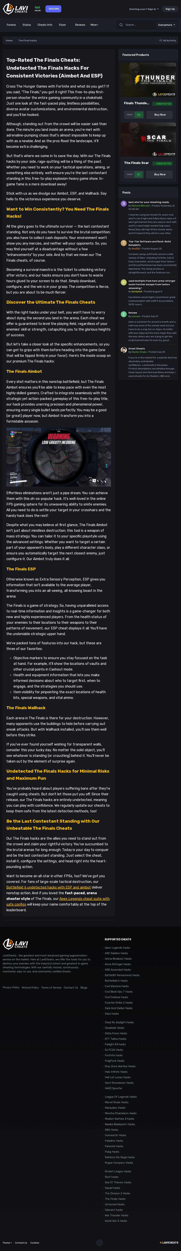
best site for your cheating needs (149, 202)
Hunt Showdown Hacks (119, 1082)
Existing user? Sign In (143, 9)
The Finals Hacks (115, 1198)
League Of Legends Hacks (121, 1096)
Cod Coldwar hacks (116, 997)
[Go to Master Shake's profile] (124, 350)
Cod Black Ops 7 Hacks (119, 991)
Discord (54, 8)
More (93, 24)
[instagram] (12, 979)
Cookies (34, 1242)
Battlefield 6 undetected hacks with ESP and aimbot (48, 887)
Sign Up (170, 9)
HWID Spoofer (114, 1088)
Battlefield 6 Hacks (116, 980)
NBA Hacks (111, 1129)
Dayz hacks (112, 1013)
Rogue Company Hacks (119, 1162)
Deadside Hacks (114, 1027)
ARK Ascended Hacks (118, 969)
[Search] (121, 25)
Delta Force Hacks (116, 1033)
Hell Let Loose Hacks (118, 1077)
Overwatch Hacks (115, 1135)
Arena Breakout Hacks (118, 958)
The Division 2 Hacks (117, 1193)
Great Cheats (137, 348)
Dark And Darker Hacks (119, 1008)
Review (133, 312)
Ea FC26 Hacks (114, 1049)
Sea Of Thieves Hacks (118, 1182)
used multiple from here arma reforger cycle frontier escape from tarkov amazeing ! (152, 284)
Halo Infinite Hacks (116, 1071)
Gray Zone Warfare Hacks (120, 1066)
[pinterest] (20, 979)
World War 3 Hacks (116, 1220)
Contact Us (71, 987)
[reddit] (4, 979)
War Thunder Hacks (116, 1215)
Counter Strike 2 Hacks (119, 1002)
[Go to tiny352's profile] (124, 243)
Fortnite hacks (114, 1055)
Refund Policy (30, 987)
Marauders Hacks (115, 1107)
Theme (7, 1242)
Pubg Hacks (112, 1151)
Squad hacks (112, 1187)
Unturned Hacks (115, 1204)
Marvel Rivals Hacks (117, 1102)
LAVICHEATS (169, 1242)
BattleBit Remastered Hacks (122, 975)
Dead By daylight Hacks (119, 1022)
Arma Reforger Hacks (118, 964)
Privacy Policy (11, 987)
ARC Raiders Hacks (116, 953)
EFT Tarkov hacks (115, 1038)
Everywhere (165, 25)
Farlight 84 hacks (115, 1044)
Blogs (83, 987)
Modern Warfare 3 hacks (119, 1118)
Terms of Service (51, 987)
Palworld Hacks (114, 1146)
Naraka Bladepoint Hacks (120, 1124)
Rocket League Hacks (118, 1171)
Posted (152, 248)
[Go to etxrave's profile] (124, 314)
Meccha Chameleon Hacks (121, 1113)
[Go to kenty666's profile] (124, 282)
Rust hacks (111, 1177)
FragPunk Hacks (114, 1060)
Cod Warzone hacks (117, 986)
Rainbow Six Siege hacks (120, 1157)
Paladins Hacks (114, 1140)
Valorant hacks (114, 1209)
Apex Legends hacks (117, 947)
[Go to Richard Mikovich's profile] (124, 204)
